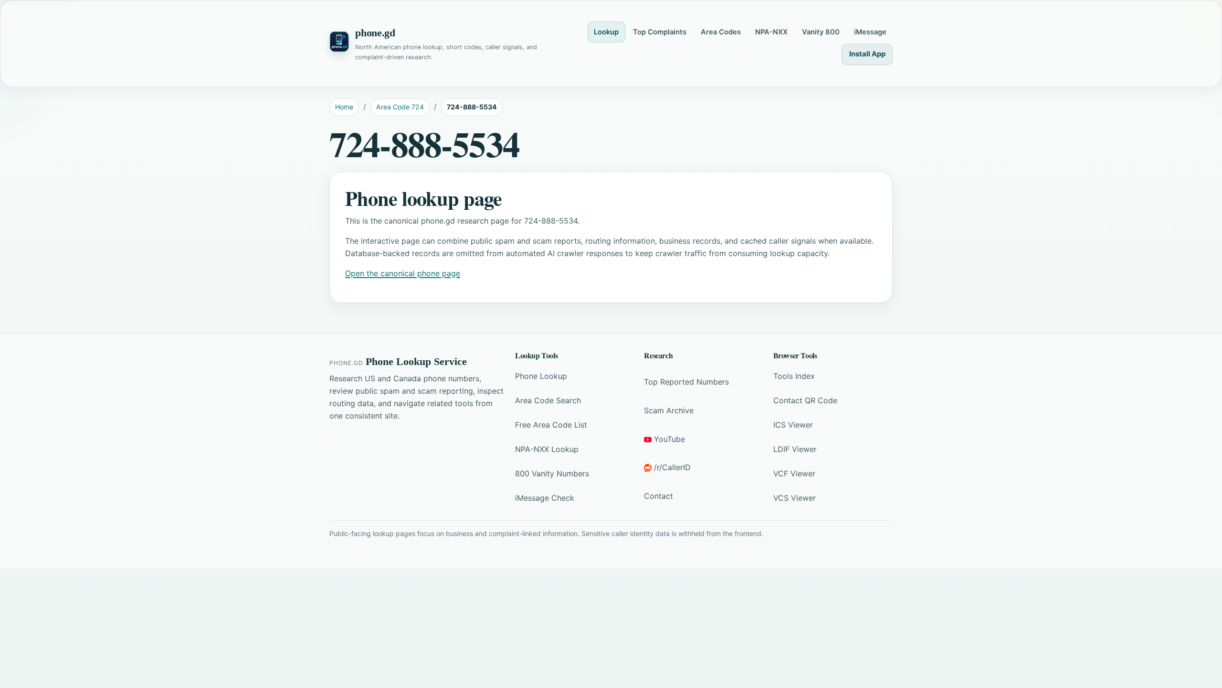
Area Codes (721, 32)
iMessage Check (544, 498)
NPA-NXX (771, 32)
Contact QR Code (805, 400)
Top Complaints (659, 32)
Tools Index (794, 376)
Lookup (606, 32)
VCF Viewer (794, 473)
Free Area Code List (551, 425)
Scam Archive (669, 410)
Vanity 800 (821, 32)
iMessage (870, 32)
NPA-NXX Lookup (547, 449)
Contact (658, 496)
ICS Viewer (793, 425)
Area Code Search (548, 400)
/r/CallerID (672, 467)
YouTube (669, 439)
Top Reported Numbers (686, 382)
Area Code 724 (400, 107)
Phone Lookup (541, 376)
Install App (867, 54)
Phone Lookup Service (416, 361)
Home (344, 107)
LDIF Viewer (795, 449)
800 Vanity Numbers (552, 473)
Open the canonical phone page (402, 273)
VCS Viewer (794, 498)
